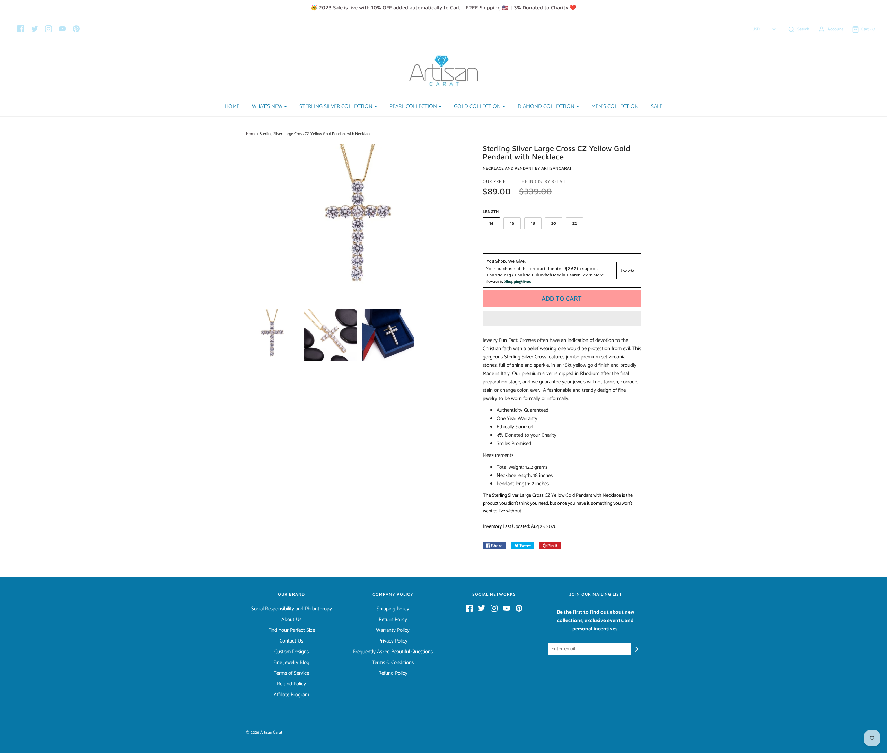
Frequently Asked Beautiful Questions (393, 652)
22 (574, 223)
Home (232, 106)
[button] (562, 318)
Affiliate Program (291, 695)
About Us (291, 619)
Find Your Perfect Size (291, 630)
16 (512, 223)
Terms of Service (291, 673)
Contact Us (291, 641)
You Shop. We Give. (506, 261)
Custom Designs (291, 652)
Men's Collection (615, 106)
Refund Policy (291, 684)
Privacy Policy (392, 641)
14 (491, 223)
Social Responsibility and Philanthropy (291, 609)
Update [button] (626, 270)
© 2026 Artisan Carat (264, 732)
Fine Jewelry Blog (291, 662)
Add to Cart (562, 298)
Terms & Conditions (393, 662)
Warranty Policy (393, 630)
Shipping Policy (393, 609)
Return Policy (393, 619)
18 (533, 223)
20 (553, 223)
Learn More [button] (592, 274)
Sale (656, 106)
